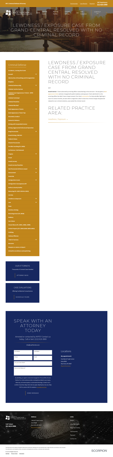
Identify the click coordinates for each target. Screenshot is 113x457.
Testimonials (74, 3)
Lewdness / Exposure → (58, 119)
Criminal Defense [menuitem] (67, 13)
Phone (16, 357)
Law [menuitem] (77, 13)
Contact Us (97, 12)
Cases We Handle (75, 424)
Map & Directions (65, 366)
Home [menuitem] (38, 13)
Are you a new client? (20, 362)
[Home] (19, 12)
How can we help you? (20, 368)
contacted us (85, 96)
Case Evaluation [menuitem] (83, 13)
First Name (17, 351)
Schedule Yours (22, 297)
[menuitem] (17, 70)
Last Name (36, 351)
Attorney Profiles (75, 428)
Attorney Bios (22, 275)
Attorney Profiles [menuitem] (55, 13)
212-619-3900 (102, 4)
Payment (92, 3)
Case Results (83, 3)
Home (72, 420)
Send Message (33, 393)
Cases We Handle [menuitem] (44, 13)
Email (35, 357)
